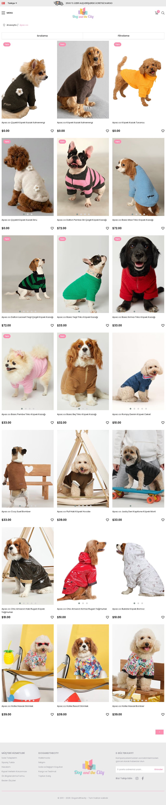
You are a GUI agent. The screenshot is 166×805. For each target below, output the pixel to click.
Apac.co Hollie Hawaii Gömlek (17, 706)
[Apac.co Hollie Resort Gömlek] (83, 663)
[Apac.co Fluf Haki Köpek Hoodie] (83, 469)
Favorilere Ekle (52, 130)
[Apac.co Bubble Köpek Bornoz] (138, 566)
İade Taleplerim (9, 757)
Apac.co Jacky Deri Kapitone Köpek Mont (134, 511)
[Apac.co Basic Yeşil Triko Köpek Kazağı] (83, 274)
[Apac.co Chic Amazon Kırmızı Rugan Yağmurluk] (83, 566)
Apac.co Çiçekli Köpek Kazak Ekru (19, 219)
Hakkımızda (44, 757)
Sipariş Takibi (8, 762)
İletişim (41, 762)
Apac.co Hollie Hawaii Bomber (128, 706)
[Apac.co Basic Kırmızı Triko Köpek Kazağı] (138, 274)
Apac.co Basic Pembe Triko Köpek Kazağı (24, 414)
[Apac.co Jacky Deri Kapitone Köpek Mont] (138, 469)
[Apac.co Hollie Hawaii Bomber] (138, 663)
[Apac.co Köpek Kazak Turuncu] (138, 80)
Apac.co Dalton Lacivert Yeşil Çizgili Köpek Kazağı (27, 317)
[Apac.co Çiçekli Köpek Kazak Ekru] (28, 177)
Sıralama (42, 35)
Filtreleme (123, 35)
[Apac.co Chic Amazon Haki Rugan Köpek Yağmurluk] (28, 566)
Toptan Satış (44, 776)
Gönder (158, 769)
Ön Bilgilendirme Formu (13, 776)
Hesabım (6, 767)
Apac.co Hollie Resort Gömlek (72, 706)
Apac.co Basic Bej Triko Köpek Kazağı (76, 414)
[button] (24, 214)
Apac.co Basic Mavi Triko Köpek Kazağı (132, 219)
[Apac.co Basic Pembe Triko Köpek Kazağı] (28, 371)
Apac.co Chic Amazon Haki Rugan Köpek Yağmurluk (23, 610)
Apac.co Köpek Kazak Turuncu (128, 122)
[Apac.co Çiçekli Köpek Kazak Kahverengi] (28, 80)
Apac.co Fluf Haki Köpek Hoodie (73, 511)
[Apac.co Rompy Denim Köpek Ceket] (138, 371)
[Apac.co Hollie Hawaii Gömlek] (28, 663)
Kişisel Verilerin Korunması (14, 771)
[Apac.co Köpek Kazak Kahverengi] (83, 80)
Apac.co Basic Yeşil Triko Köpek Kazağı (77, 317)
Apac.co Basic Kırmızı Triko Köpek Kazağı (133, 317)
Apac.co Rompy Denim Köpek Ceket (131, 414)
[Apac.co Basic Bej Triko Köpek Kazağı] (83, 371)
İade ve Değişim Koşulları (50, 767)
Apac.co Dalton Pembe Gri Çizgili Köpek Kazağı (82, 219)
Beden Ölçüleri (9, 780)
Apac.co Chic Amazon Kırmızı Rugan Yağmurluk (82, 608)
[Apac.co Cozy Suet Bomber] (28, 469)
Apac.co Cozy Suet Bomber (16, 511)
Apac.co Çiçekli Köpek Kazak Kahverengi (23, 122)
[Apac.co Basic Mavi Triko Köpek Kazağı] (138, 177)
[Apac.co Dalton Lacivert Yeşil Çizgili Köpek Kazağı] (28, 274)
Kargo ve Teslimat (47, 771)
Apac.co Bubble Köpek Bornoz (128, 608)
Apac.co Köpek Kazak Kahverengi (75, 122)
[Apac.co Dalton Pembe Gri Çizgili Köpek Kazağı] (83, 177)
